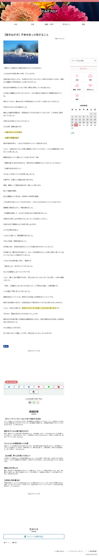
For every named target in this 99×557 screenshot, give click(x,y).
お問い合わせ (60, 551)
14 (87, 119)
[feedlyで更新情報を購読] (34, 402)
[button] (95, 61)
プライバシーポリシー (77, 551)
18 (76, 122)
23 (95, 122)
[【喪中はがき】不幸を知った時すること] (28, 387)
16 (95, 119)
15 (91, 119)
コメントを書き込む (35, 536)
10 (72, 119)
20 (83, 122)
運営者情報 (93, 551)
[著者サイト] (30, 402)
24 (72, 125)
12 (80, 119)
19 (80, 122)
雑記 (7, 346)
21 (87, 122)
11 (76, 119)
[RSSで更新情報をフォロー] (38, 402)
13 (83, 119)
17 (72, 122)
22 (91, 122)
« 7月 (72, 133)
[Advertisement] (33, 365)
